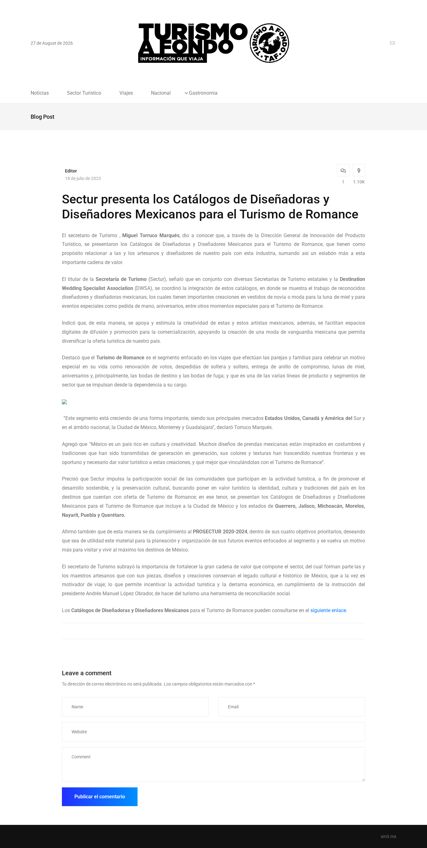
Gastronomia (203, 93)
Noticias (40, 93)
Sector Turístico (84, 93)
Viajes (126, 93)
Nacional (161, 93)
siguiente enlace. (328, 610)
